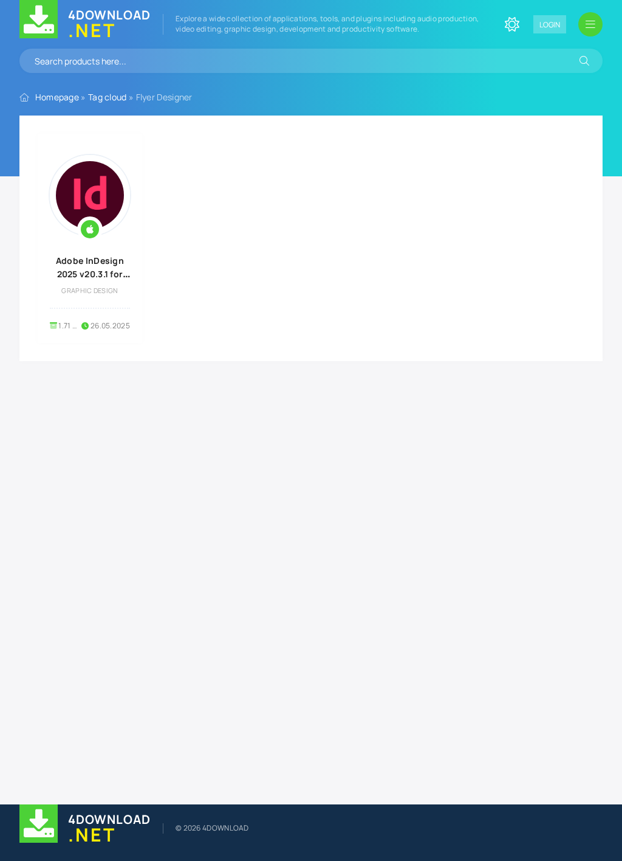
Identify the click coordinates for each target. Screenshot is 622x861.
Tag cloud (107, 97)
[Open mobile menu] (590, 24)
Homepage (57, 97)
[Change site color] (512, 24)
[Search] (584, 61)
